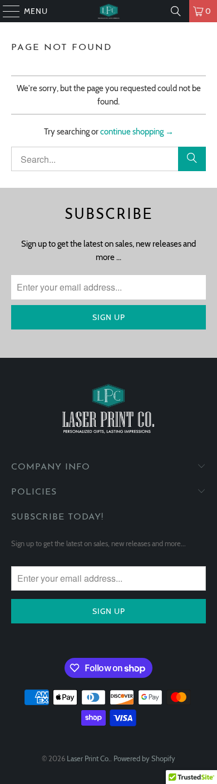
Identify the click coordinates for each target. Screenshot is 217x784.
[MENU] (6, 11)
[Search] (175, 11)
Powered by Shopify (144, 758)
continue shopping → (137, 132)
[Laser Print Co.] (109, 11)
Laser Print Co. (88, 758)
